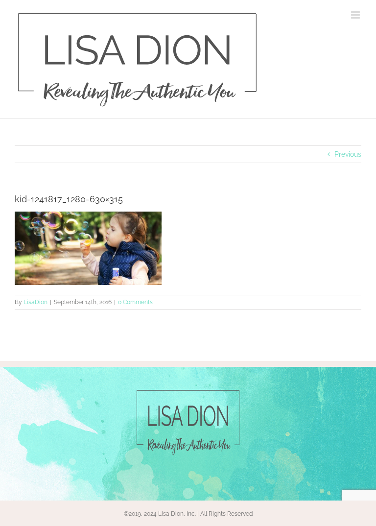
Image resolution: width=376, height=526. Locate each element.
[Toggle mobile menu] (356, 15)
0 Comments (135, 302)
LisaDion (35, 302)
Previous (347, 154)
